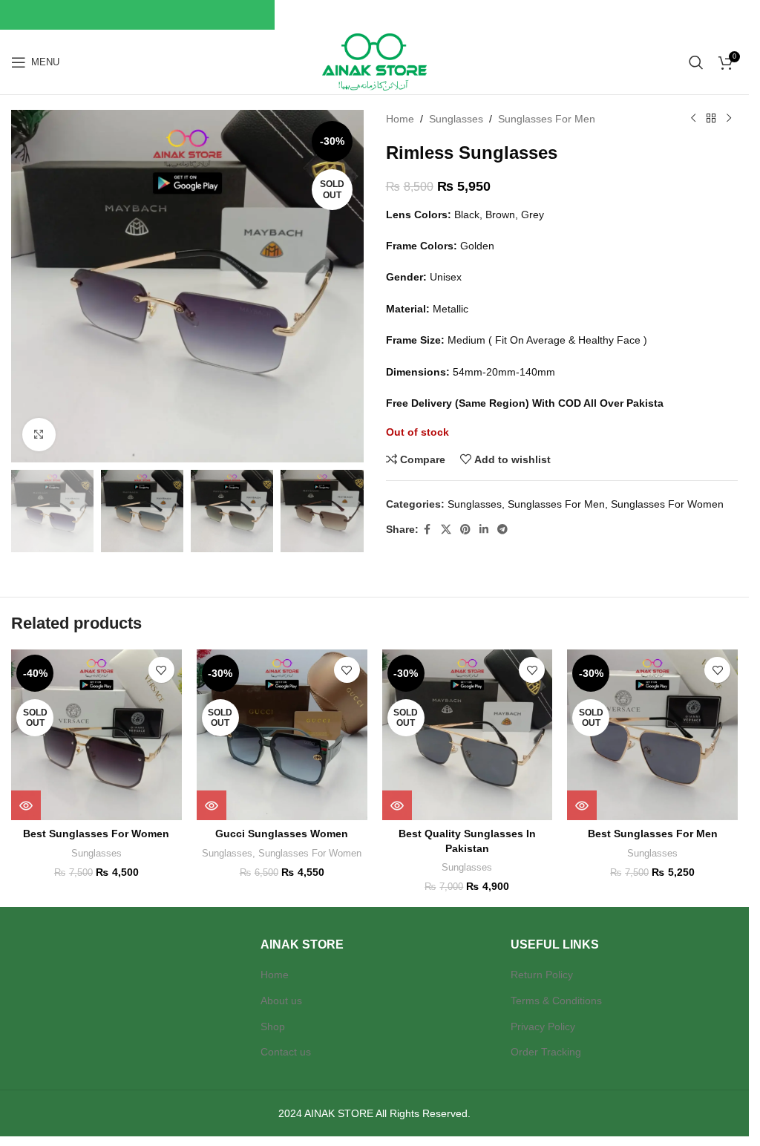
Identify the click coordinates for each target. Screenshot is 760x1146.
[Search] (696, 62)
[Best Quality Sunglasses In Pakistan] (467, 734)
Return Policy (542, 974)
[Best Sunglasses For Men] (652, 734)
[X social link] (446, 530)
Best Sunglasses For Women (96, 833)
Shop (273, 1026)
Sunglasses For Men (546, 119)
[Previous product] (693, 119)
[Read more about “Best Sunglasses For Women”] (26, 805)
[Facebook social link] (427, 530)
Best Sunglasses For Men (653, 833)
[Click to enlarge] (39, 434)
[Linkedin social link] (484, 530)
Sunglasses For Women (667, 504)
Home (400, 119)
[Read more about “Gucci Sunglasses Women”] (211, 805)
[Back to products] (711, 119)
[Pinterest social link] (465, 530)
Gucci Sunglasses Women (281, 833)
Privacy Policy (543, 1026)
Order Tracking (546, 1052)
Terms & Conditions (556, 1000)
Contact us (286, 1052)
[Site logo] (374, 61)
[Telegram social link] (502, 530)
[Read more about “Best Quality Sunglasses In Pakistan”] (397, 805)
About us (281, 1000)
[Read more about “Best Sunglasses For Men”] (582, 805)
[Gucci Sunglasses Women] (282, 734)
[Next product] (729, 119)
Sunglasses (456, 119)
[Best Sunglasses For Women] (96, 734)
